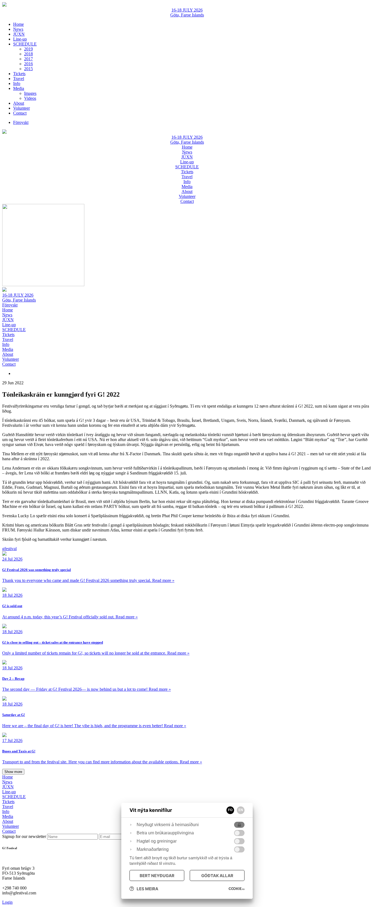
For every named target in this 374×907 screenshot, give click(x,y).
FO (230, 810)
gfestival (9, 548)
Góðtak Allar (217, 875)
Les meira (147, 888)
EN (240, 810)
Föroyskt (10, 305)
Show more (13, 772)
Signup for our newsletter (24, 836)
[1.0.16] (236, 888)
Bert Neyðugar (157, 875)
